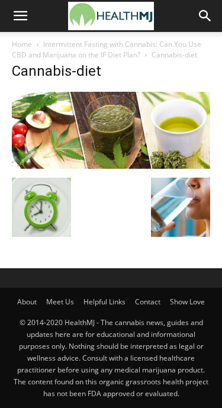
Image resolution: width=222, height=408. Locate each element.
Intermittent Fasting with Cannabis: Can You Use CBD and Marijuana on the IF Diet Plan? (106, 49)
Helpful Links (104, 302)
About (27, 302)
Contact (147, 302)
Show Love (187, 302)
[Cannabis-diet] (111, 165)
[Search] (205, 16)
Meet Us (60, 302)
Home (22, 44)
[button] (20, 16)
